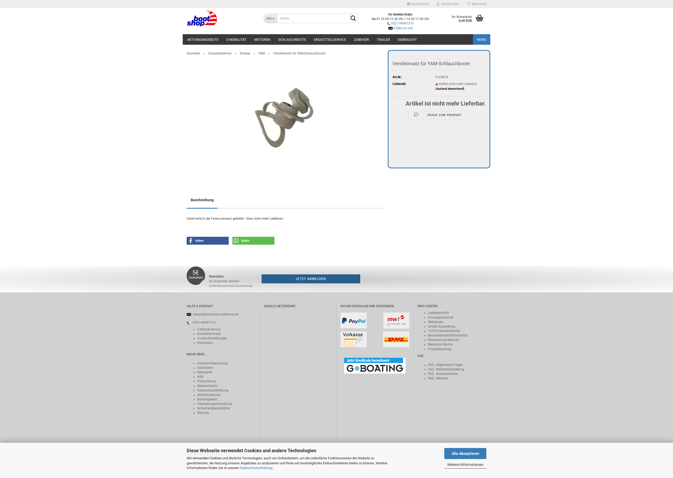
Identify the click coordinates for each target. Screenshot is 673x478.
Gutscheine (205, 368)
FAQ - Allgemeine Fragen (445, 365)
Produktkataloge (440, 349)
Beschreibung (202, 200)
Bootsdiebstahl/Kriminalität (447, 335)
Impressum (205, 343)
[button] (418, 4)
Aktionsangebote (202, 40)
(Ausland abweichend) (449, 88)
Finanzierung (206, 381)
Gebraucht (407, 40)
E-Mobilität (236, 40)
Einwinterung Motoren (443, 340)
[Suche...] (353, 18)
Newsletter (204, 372)
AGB (200, 377)
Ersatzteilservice (330, 40)
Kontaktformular (209, 334)
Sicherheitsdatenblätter (213, 408)
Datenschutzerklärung (255, 468)
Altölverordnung (208, 395)
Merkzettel (478, 4)
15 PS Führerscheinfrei (444, 331)
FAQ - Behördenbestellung (446, 369)
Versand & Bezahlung (212, 363)
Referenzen (435, 322)
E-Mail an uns (403, 28)
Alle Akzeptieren (465, 453)
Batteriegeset (206, 399)
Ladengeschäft (438, 313)
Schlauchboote (292, 40)
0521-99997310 (402, 23)
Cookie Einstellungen (212, 338)
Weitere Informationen (465, 464)
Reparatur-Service (440, 344)
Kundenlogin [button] (449, 4)
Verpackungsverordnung (214, 404)
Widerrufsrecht (207, 386)
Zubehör (361, 40)
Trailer (383, 40)
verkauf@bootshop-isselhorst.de (215, 314)
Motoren (262, 40)
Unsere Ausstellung (441, 326)
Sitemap (203, 413)
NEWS (481, 40)
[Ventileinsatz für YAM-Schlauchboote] (285, 118)
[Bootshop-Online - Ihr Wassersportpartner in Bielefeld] (221, 18)
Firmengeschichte (440, 317)
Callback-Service (208, 329)
